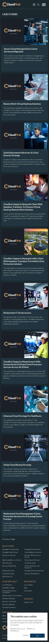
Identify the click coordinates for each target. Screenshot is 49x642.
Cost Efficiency (7, 585)
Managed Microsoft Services (34, 571)
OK (37, 636)
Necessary (16, 629)
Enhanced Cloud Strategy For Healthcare (22, 416)
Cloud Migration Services (33, 552)
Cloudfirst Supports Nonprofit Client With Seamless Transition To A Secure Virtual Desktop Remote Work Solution (22, 207)
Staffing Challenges (8, 598)
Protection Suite (30, 563)
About (4, 616)
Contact (5, 621)
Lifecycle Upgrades (8, 604)
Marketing (13, 631)
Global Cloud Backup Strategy (17, 465)
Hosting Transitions (9, 607)
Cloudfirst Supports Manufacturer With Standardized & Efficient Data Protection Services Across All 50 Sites (22, 364)
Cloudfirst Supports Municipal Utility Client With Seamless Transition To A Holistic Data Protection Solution (23, 261)
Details (25, 635)
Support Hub (28, 602)
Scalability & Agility (8, 588)
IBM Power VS (7, 576)
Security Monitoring (9, 566)
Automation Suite (8, 574)
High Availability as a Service (11, 560)
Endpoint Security (8, 571)
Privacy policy (6, 638)
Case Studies (28, 585)
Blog (25, 588)
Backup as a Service (9, 555)
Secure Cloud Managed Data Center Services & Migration (20, 50)
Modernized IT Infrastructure (17, 313)
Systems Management (32, 574)
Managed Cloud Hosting (10, 549)
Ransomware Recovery (32, 560)
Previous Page (8, 539)
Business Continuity (9, 601)
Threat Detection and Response (31, 567)
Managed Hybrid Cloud (10, 552)
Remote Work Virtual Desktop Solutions (22, 104)
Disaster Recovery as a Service (32, 556)
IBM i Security (7, 563)
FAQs (4, 619)
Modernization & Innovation (12, 595)
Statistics (29, 629)
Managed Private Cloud (32, 549)
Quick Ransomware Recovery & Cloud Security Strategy (20, 154)
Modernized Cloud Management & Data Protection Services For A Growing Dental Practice (22, 516)
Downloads (28, 591)
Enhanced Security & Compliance (9, 591)
